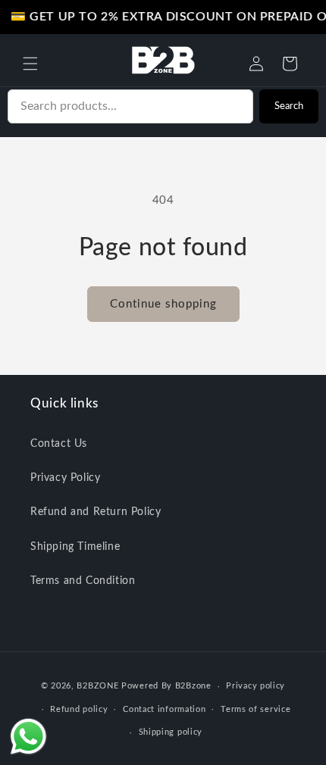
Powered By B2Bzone (166, 686)
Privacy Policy (65, 478)
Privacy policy (255, 686)
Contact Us (58, 444)
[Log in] (256, 63)
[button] (30, 63)
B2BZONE (97, 686)
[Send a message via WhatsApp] (28, 736)
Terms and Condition (82, 581)
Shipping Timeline (75, 547)
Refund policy (79, 709)
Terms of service (255, 709)
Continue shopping (163, 304)
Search (288, 106)
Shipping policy (171, 732)
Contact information (164, 709)
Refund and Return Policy (95, 512)
